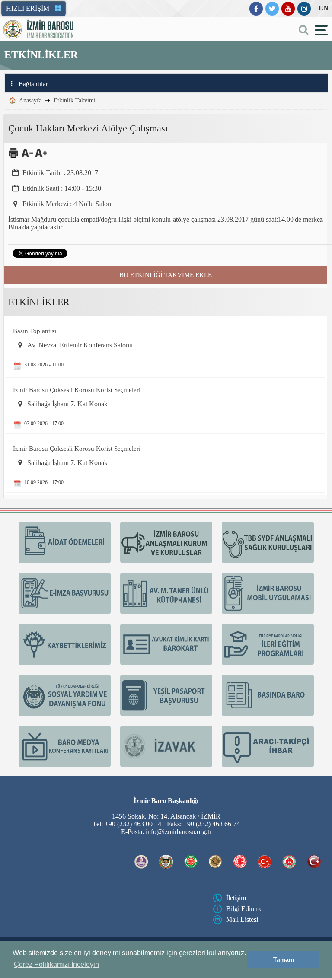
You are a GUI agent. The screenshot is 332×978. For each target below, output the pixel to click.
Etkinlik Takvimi (75, 100)
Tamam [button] (283, 959)
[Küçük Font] (27, 156)
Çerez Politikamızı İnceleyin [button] (56, 964)
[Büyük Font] (41, 156)
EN (324, 8)
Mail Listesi (242, 919)
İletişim (236, 898)
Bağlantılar (33, 83)
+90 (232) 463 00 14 (133, 824)
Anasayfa (30, 100)
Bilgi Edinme (244, 908)
